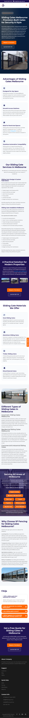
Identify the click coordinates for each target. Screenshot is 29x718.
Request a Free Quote (9, 42)
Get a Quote (28, 342)
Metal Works (4, 687)
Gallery (3, 675)
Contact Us (3, 671)
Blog (2, 673)
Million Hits (11, 716)
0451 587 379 (8, 1)
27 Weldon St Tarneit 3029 (9, 697)
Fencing (3, 685)
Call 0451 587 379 (8, 47)
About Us (3, 689)
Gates (2, 683)
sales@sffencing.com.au (8, 702)
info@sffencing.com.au (8, 700)
